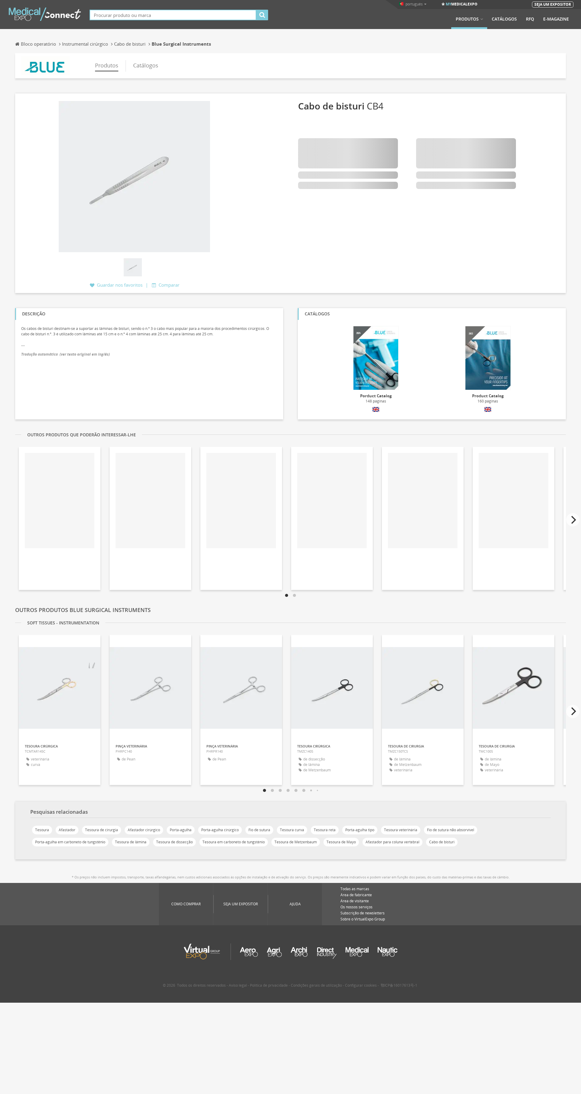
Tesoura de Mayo (341, 842)
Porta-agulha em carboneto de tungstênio (70, 842)
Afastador (67, 829)
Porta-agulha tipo (359, 829)
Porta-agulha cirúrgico (220, 829)
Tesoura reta (325, 829)
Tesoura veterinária (400, 829)
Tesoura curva (292, 829)
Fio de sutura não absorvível (450, 829)
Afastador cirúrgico (144, 829)
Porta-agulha (181, 829)
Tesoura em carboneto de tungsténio (233, 842)
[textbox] (173, 15)
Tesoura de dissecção (174, 842)
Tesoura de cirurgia (101, 829)
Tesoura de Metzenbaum (295, 842)
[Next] (572, 519)
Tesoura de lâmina (130, 842)
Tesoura (42, 829)
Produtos (467, 19)
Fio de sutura (259, 829)
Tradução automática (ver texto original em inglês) (65, 354)
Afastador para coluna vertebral (392, 842)
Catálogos (504, 19)
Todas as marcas (354, 888)
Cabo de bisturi (442, 842)
